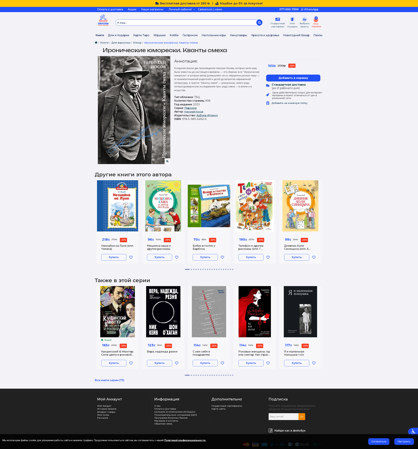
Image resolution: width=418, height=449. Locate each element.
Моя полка (103, 415)
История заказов (106, 408)
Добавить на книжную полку (289, 103)
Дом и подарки (118, 35)
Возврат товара (106, 412)
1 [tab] (187, 269)
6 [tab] (200, 269)
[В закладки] (131, 257)
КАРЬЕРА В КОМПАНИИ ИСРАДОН (174, 412)
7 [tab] (203, 269)
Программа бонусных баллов (171, 417)
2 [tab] (191, 269)
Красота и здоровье (265, 35)
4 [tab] (196, 269)
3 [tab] (193, 269)
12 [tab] (214, 269)
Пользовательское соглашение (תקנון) (175, 415)
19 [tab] (230, 269)
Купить (114, 257)
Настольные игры (214, 35)
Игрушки (159, 35)
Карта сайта (218, 408)
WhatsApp (310, 9)
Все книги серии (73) (109, 380)
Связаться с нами (210, 9)
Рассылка (102, 417)
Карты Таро (141, 35)
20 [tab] (232, 269)
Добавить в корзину (293, 77)
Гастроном (190, 35)
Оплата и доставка (110, 9)
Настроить (404, 441)
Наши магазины (152, 9)
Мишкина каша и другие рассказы (159, 247)
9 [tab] (207, 269)
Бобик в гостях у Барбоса (204, 247)
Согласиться (378, 441)
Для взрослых (121, 42)
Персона (190, 108)
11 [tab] (212, 269)
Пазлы (318, 35)
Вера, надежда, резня (162, 351)
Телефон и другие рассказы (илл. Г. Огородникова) (250, 249)
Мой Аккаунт (104, 406)
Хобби (174, 35)
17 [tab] (225, 269)
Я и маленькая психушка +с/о (294, 353)
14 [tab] (219, 269)
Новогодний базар (296, 35)
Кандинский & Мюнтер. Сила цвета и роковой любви (117, 354)
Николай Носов (193, 111)
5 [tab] (198, 269)
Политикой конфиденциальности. (185, 440)
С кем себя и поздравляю (201, 353)
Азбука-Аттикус (207, 115)
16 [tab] (223, 269)
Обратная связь (163, 423)
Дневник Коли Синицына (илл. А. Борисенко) (296, 249)
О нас (157, 406)
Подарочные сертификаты (226, 406)
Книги (100, 35)
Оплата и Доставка (165, 408)
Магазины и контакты (166, 420)
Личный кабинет (181, 9)
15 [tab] (221, 269)
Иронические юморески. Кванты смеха (171, 42)
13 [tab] (216, 269)
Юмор (137, 42)
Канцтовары (238, 35)
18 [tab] (228, 269)
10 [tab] (209, 269)
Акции (132, 9)
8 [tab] (205, 269)
